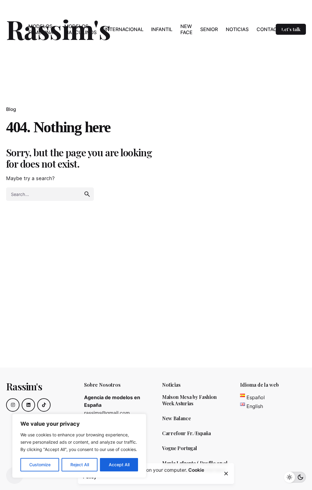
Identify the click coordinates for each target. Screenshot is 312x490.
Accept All (119, 464)
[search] (87, 194)
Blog (11, 109)
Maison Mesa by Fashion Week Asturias (189, 400)
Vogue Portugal (179, 448)
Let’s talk (290, 29)
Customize (40, 464)
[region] (79, 446)
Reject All (79, 464)
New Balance (176, 418)
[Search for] (50, 194)
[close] (226, 473)
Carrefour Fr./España (186, 433)
